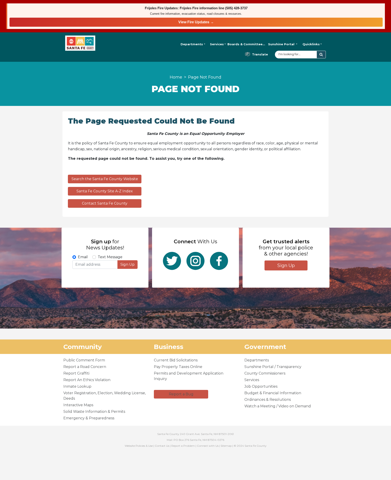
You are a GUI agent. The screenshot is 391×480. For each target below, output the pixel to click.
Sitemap (226, 445)
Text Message (110, 257)
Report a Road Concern (84, 367)
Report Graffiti (76, 373)
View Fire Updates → (196, 22)
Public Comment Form (84, 360)
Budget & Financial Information (272, 393)
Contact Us (162, 445)
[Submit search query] (321, 54)
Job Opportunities (260, 386)
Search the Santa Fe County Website (105, 179)
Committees (246, 44)
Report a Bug (181, 394)
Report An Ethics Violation (86, 380)
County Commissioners (264, 373)
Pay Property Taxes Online (178, 367)
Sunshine (281, 44)
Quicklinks (311, 44)
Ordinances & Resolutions (267, 399)
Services (217, 44)
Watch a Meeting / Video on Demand (277, 406)
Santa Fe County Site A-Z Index (104, 191)
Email (83, 257)
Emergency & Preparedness (88, 418)
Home (176, 77)
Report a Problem (183, 445)
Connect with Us (208, 445)
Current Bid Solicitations (176, 360)
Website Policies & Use (139, 445)
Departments (192, 44)
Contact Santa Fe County (104, 203)
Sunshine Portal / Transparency (272, 367)
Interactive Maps (78, 405)
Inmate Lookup (77, 386)
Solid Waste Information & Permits (94, 411)
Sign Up (127, 264)
